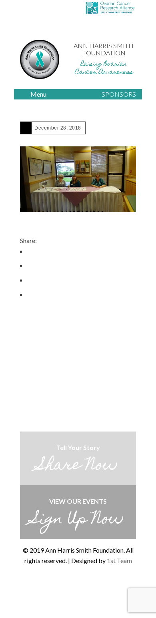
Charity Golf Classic (78, 588)
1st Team (119, 560)
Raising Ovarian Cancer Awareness (104, 69)
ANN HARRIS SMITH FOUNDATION (104, 49)
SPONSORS (119, 94)
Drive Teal (61, 588)
